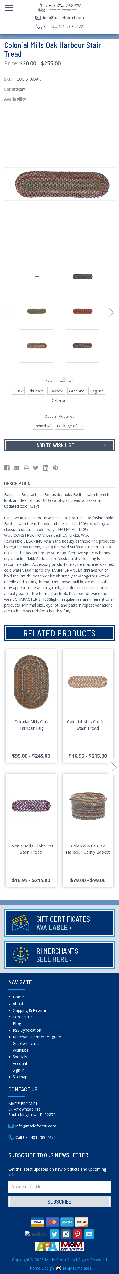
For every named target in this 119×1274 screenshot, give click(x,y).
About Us (21, 1003)
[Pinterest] (55, 468)
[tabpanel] (37, 277)
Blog (17, 1023)
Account (20, 1063)
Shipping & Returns (30, 1010)
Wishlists (20, 1050)
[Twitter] (36, 468)
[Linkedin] (45, 468)
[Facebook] (7, 468)
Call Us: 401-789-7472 (63, 26)
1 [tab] (55, 379)
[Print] (26, 468)
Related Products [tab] (59, 633)
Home (18, 997)
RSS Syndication (27, 1030)
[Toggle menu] (7, 7)
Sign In (19, 1070)
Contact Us (23, 1016)
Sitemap (20, 1076)
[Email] (16, 468)
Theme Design (41, 1268)
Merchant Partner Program (37, 1036)
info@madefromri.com (63, 17)
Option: (59, 416)
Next (110, 312)
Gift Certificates (63, 923)
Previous (8, 312)
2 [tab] (64, 379)
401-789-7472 (43, 1137)
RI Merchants (57, 954)
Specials (20, 1056)
